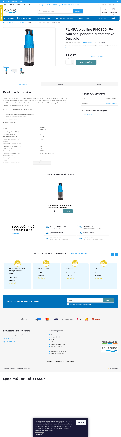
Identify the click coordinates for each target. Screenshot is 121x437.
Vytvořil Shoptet (114, 368)
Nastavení (39, 434)
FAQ (29, 4)
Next (116, 254)
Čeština (102, 4)
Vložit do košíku (86, 62)
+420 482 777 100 (10, 341)
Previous (112, 254)
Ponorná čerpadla (111, 103)
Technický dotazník (70, 361)
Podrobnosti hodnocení (86, 42)
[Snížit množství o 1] (72, 63)
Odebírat (108, 300)
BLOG (23, 4)
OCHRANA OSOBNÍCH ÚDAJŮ (59, 351)
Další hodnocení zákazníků (79, 253)
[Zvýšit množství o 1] (72, 61)
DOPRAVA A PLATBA (56, 346)
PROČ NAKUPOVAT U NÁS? (58, 344)
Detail (68, 211)
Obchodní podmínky (59, 361)
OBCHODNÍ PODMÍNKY (57, 349)
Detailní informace (70, 48)
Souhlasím (81, 422)
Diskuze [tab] (99, 84)
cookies (44, 428)
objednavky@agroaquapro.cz (13, 339)
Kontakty (49, 361)
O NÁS (4, 4)
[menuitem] (9, 18)
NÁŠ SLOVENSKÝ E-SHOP (58, 354)
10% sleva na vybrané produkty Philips (12, 1)
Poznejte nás (15, 233)
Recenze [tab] (60, 84)
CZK (113, 4)
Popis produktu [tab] (22, 84)
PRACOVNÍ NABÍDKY (14, 4)
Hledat (78, 11)
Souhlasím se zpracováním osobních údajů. (81, 304)
